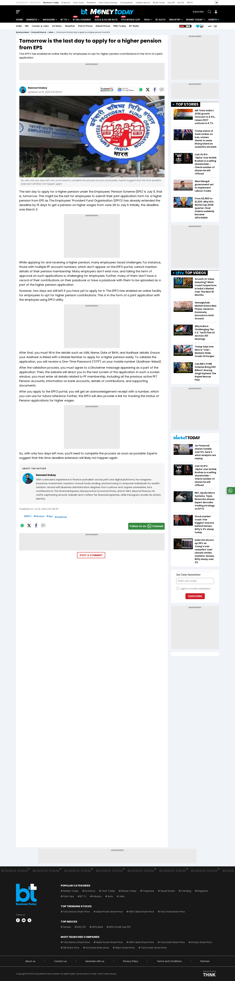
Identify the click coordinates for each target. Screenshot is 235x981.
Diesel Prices (103, 26)
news (51, 32)
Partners (205, 961)
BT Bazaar (66, 2)
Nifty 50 (81, 927)
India (19, 26)
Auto (110, 896)
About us (30, 961)
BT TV (64, 19)
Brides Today (159, 2)
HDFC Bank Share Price (141, 911)
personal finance (38, 32)
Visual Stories (167, 891)
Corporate (148, 891)
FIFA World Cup (130, 19)
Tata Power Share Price (154, 947)
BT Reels (134, 26)
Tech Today (108, 891)
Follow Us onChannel (146, 526)
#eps (49, 516)
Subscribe (198, 11)
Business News (22, 32)
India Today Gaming (108, 2)
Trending (186, 891)
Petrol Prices (85, 26)
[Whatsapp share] (141, 89)
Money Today (194, 19)
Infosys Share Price (201, 942)
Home (19, 19)
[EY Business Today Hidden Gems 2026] (199, 26)
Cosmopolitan (126, 2)
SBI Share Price (71, 947)
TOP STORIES (187, 104)
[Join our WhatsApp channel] (230, 493)
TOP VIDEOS (195, 273)
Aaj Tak (180, 2)
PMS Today (119, 26)
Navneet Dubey (38, 87)
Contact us (60, 961)
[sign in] (216, 11)
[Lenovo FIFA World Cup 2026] (185, 26)
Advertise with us (94, 961)
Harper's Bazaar (143, 2)
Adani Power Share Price (109, 911)
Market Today (70, 891)
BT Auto (160, 19)
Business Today (51, 2)
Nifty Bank (97, 927)
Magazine (49, 19)
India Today (78, 2)
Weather (70, 26)
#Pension (38, 516)
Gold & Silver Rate (106, 19)
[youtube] (24, 920)
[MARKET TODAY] (187, 438)
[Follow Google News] (125, 89)
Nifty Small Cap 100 (119, 927)
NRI (27, 26)
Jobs (121, 896)
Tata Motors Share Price (76, 911)
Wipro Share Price (125, 947)
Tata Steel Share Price (172, 911)
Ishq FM (171, 2)
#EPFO (27, 516)
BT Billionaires (82, 19)
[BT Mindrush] (212, 26)
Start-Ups (68, 896)
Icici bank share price (97, 947)
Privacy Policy (130, 961)
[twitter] (29, 920)
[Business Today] (107, 12)
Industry (174, 19)
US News (57, 26)
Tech (147, 19)
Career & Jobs (40, 26)
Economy (90, 891)
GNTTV (190, 2)
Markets (31, 19)
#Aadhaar (61, 517)
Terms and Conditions (169, 961)
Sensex (67, 927)
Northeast (91, 2)
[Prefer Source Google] (107, 89)
